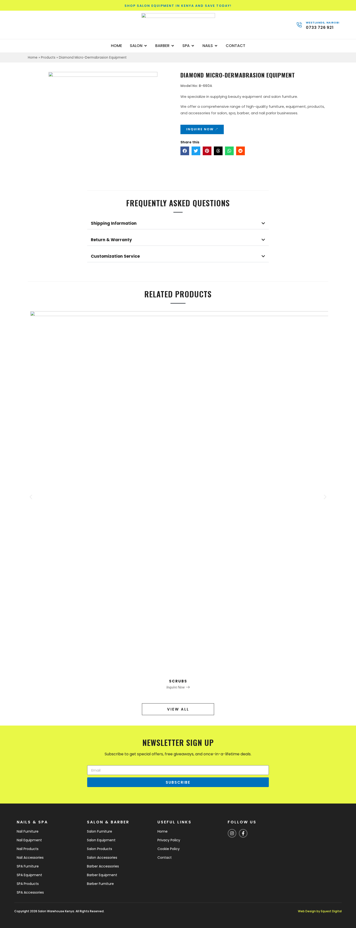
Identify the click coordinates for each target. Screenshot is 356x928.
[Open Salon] (145, 46)
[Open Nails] (216, 46)
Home (33, 57)
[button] (184, 151)
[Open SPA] (193, 46)
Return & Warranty (111, 240)
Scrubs (178, 681)
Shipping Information (114, 223)
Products (48, 57)
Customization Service (115, 256)
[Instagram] (232, 833)
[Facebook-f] (243, 833)
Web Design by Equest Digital (320, 911)
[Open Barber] (173, 46)
